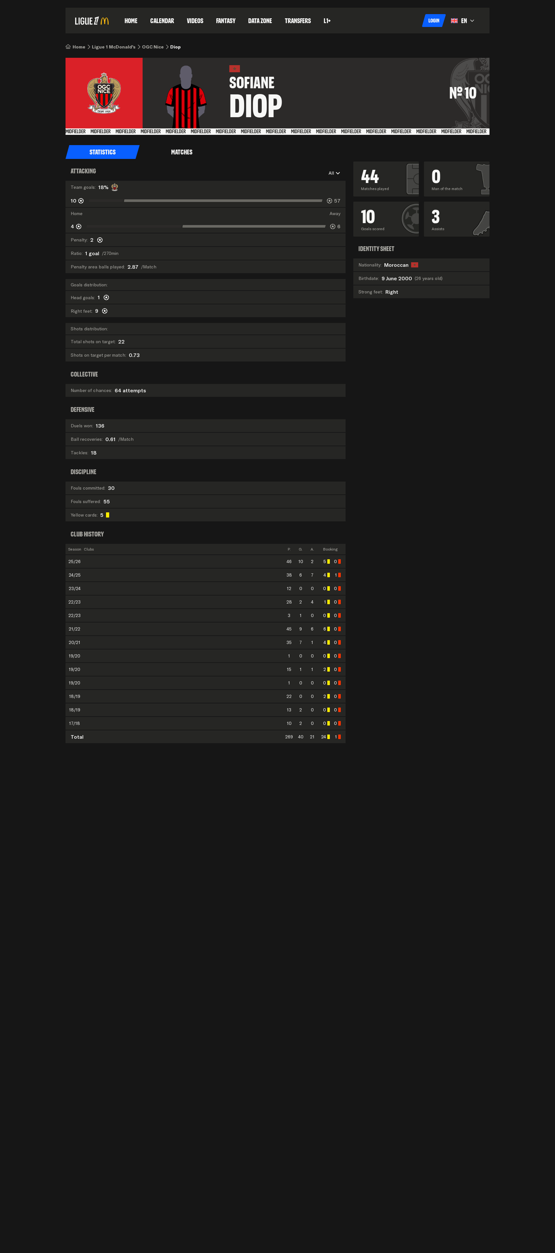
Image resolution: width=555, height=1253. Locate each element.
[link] (79, 47)
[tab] (102, 152)
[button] (434, 20)
